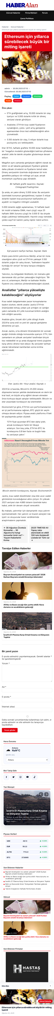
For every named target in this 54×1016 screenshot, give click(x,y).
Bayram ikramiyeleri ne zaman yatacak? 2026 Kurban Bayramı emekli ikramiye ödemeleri (25, 873)
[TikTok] (34, 777)
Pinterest (18, 101)
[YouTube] (27, 777)
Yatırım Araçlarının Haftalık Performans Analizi (23, 889)
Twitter (16, 96)
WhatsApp (37, 96)
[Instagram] (20, 777)
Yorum (6, 663)
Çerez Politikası (27, 18)
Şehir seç (10, 755)
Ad (4, 687)
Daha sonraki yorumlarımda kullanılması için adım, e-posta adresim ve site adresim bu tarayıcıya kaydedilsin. (27, 722)
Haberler (5, 27)
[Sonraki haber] (46, 794)
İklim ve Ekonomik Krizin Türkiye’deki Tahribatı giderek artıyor (26, 885)
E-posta (6, 696)
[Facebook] (6, 777)
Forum (45, 13)
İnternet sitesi (8, 706)
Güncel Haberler (13, 13)
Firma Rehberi (31, 13)
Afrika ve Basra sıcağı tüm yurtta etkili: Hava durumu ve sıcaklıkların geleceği (27, 878)
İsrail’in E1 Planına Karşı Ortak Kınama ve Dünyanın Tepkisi (27, 881)
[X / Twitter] (13, 777)
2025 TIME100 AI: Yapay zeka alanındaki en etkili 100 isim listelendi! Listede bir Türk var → (40, 533)
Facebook (26, 96)
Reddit (8, 101)
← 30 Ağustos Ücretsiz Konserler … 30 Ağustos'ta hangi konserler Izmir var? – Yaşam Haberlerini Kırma (15, 533)
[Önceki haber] (41, 794)
